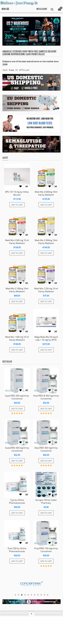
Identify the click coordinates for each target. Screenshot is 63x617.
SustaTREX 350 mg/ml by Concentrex (17, 449)
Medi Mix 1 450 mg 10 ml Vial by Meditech (17, 338)
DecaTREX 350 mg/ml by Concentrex (46, 449)
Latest (5, 158)
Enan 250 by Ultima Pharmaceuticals (17, 550)
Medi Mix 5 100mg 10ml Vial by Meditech (17, 290)
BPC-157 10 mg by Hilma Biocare (17, 193)
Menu (4, 9)
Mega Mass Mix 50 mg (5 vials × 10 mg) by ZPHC (46, 338)
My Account (42, 9)
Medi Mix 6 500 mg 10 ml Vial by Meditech (17, 242)
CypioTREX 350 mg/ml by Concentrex (17, 397)
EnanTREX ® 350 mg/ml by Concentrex (46, 397)
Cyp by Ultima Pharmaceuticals (17, 501)
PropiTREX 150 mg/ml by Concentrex (46, 550)
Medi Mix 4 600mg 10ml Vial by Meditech (46, 193)
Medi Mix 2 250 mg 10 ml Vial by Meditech (46, 290)
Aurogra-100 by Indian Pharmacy (46, 501)
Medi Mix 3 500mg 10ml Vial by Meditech (46, 242)
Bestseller (7, 362)
